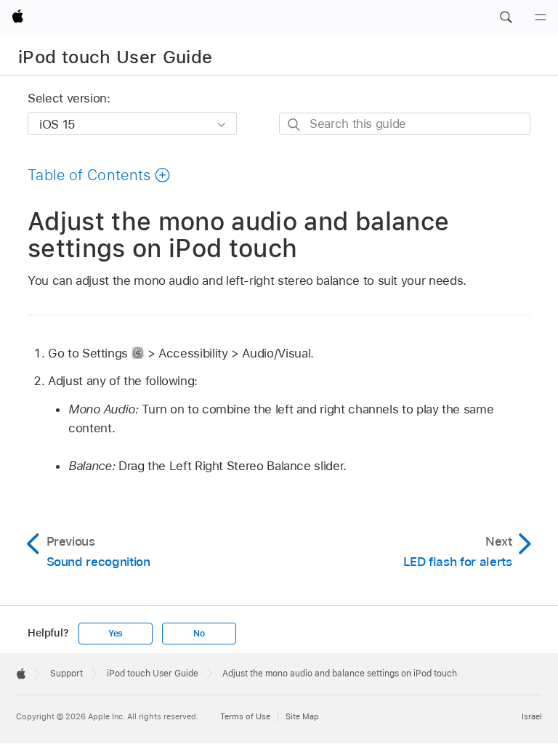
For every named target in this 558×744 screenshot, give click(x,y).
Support (66, 673)
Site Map (302, 716)
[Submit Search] (294, 124)
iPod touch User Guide (115, 57)
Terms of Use (245, 716)
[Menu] (540, 17)
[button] (505, 17)
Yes (115, 633)
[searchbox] (404, 124)
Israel (532, 716)
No (199, 633)
